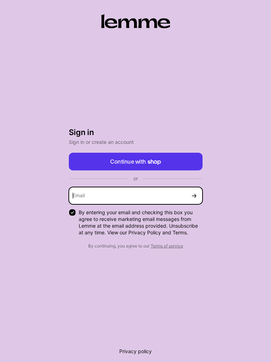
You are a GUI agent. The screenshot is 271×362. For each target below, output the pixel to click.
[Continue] (194, 195)
